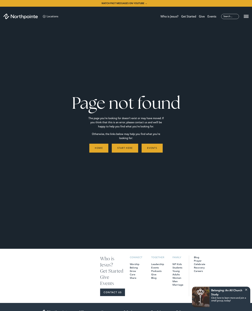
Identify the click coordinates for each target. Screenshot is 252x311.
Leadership (157, 264)
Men (175, 281)
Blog (154, 277)
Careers (198, 271)
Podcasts (156, 271)
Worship (134, 264)
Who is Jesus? (169, 16)
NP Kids (177, 264)
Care (132, 274)
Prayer (198, 260)
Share (133, 277)
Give (202, 16)
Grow (133, 271)
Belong (134, 267)
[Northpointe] (20, 16)
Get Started (188, 16)
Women (176, 277)
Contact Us (113, 292)
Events (211, 16)
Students (177, 267)
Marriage (177, 284)
